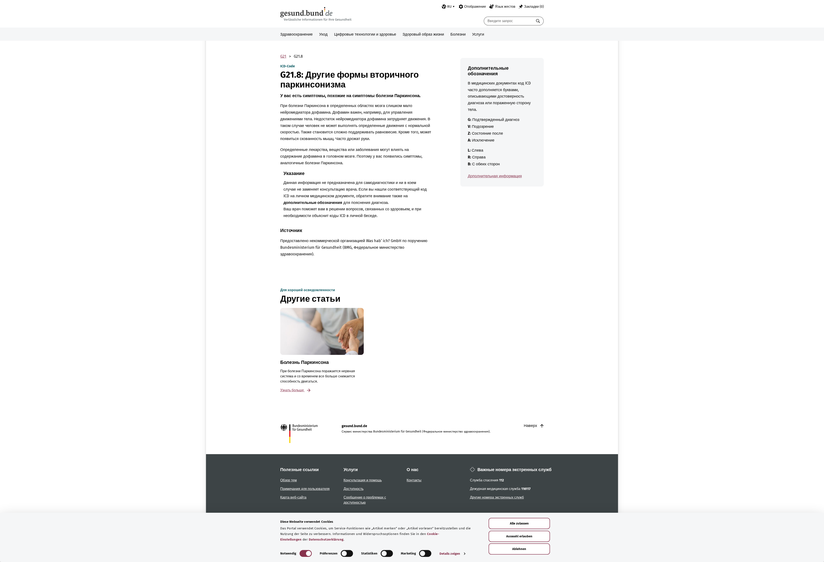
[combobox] (508, 21)
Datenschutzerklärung (326, 539)
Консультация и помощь (363, 480)
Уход (323, 34)
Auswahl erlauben (519, 536)
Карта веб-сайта (293, 497)
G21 (283, 56)
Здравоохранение (296, 34)
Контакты (414, 480)
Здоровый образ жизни (423, 34)
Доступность (354, 489)
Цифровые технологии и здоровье (365, 34)
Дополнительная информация (495, 176)
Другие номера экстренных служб (497, 497)
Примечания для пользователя (305, 489)
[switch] (347, 553)
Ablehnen (519, 549)
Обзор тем (288, 480)
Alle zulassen (519, 523)
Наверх (531, 425)
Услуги (478, 34)
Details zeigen (449, 554)
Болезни (458, 34)
